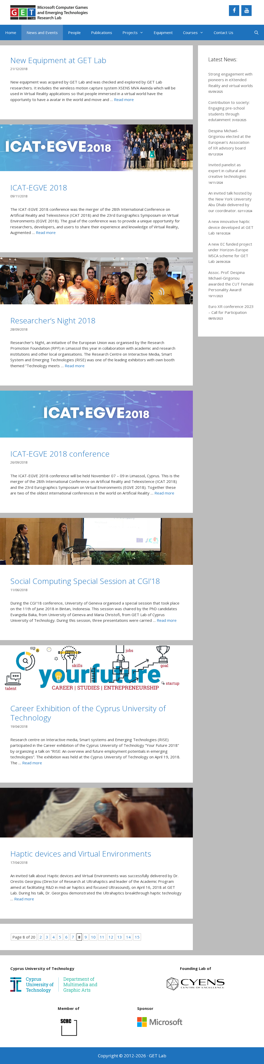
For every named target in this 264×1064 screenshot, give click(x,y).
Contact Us (223, 32)
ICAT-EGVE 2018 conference (60, 453)
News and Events (42, 32)
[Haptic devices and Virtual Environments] (96, 836)
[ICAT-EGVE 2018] (96, 169)
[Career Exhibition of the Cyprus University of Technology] (96, 690)
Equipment (163, 32)
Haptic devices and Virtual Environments (80, 853)
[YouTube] (246, 10)
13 (119, 937)
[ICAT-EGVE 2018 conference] (96, 436)
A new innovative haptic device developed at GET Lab (230, 227)
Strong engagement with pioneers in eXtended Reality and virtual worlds (230, 79)
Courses (190, 32)
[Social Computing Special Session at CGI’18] (96, 563)
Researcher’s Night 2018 (52, 320)
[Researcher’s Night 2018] (96, 302)
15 (137, 937)
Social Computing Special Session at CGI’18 (85, 581)
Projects (130, 32)
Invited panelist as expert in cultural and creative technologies (227, 170)
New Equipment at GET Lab (58, 60)
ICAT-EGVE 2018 (38, 187)
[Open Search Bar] (256, 32)
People (74, 32)
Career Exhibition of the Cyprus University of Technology (88, 713)
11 (102, 937)
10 (93, 937)
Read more (124, 99)
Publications (101, 32)
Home (10, 32)
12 (111, 937)
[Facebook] (234, 10)
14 (128, 937)
